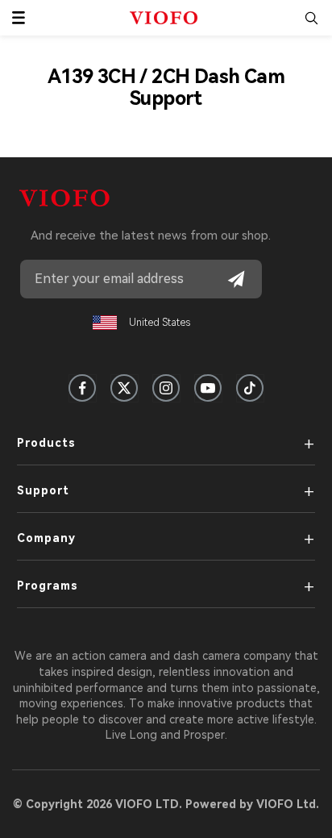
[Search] (311, 18)
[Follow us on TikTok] (250, 388)
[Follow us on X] (124, 388)
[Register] (236, 279)
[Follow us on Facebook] (82, 388)
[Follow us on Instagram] (166, 388)
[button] (18, 17)
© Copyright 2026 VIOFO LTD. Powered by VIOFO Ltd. (166, 804)
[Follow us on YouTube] (208, 388)
